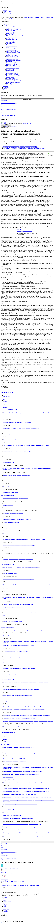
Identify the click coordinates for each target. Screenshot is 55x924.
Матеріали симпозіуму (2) (12, 68)
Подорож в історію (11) (12, 74)
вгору (2, 177)
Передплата (6, 87)
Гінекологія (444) (10, 30)
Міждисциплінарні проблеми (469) (14, 35)
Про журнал (6, 24)
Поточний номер (7, 11)
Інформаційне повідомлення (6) (14, 60)
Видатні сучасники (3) (11, 55)
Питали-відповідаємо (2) (12, 78)
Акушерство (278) (10, 26)
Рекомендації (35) (10, 77)
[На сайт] (3, 122)
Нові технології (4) (10, 70)
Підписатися (4, 97)
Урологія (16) (9, 43)
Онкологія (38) (9, 38)
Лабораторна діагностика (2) (13, 66)
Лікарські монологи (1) (12, 51)
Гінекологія (14, 126)
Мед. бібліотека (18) (11, 69)
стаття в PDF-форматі (6, 124)
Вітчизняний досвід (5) (12, 73)
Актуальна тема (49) (11, 48)
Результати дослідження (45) (13, 75)
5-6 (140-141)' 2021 (27, 123)
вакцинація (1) (9, 54)
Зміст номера (4, 127)
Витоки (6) (9, 61)
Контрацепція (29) (10, 33)
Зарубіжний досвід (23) (12, 59)
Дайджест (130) (10, 84)
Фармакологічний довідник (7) (13, 80)
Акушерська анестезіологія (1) (13, 29)
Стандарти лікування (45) (12, 79)
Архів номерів (4, 123)
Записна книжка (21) (11, 57)
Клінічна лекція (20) (11, 63)
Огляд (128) (9, 71)
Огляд (6, 126)
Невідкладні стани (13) (11, 37)
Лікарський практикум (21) (13, 52)
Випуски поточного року (8, 732)
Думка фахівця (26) (11, 50)
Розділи (7, 47)
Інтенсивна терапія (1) (11, 46)
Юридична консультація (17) (13, 82)
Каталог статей (7, 13)
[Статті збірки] (27, 100)
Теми (6, 25)
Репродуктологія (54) (11, 39)
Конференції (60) (10, 65)
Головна (5, 10)
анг (5, 3)
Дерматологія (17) (10, 32)
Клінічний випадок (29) (12, 64)
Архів (4, 12)
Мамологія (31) (10, 34)
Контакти (5, 89)
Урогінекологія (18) (11, 42)
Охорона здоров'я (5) (11, 44)
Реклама (5, 88)
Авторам (5, 86)
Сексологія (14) (10, 41)
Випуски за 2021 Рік (7, 392)
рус (3, 3)
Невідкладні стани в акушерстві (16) (15, 28)
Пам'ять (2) (9, 83)
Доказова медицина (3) (12, 56)
